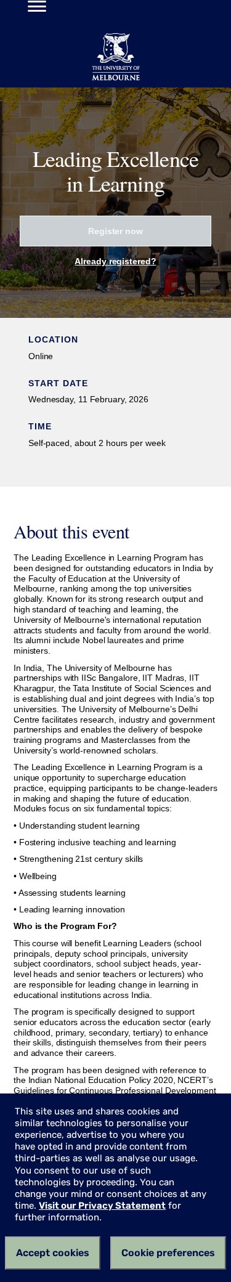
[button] (33, 8)
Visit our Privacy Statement (102, 1205)
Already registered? (115, 261)
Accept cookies (52, 1253)
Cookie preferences (168, 1253)
